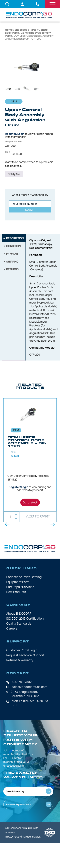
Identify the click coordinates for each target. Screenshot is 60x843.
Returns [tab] (12, 269)
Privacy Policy (13, 836)
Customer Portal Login (21, 650)
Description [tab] (15, 238)
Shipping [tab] (12, 261)
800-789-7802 (22, 682)
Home (9, 29)
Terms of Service (31, 836)
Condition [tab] (13, 246)
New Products (16, 592)
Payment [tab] (12, 254)
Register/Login (14, 134)
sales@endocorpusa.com (29, 687)
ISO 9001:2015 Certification (25, 618)
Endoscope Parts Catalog (24, 577)
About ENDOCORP (18, 613)
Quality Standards (18, 623)
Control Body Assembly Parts (28, 34)
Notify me (14, 174)
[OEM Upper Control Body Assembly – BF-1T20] (30, 454)
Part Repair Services (20, 587)
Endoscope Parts (25, 29)
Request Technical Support (25, 655)
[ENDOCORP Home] (29, 15)
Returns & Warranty (19, 660)
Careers (11, 628)
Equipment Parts (17, 582)
